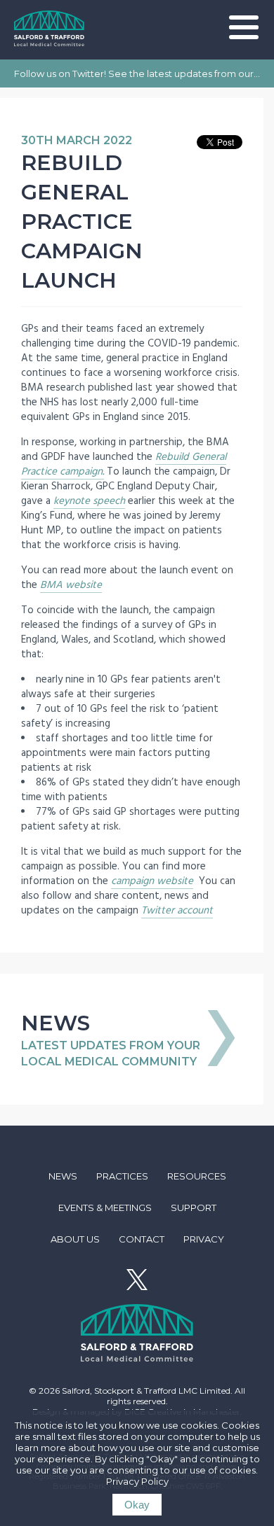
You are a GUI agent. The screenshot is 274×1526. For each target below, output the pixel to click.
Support (193, 1207)
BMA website (71, 585)
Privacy (203, 1239)
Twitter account (177, 910)
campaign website (152, 881)
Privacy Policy (137, 1481)
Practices (122, 1176)
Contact (141, 1239)
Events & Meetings (105, 1207)
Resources (196, 1176)
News (62, 1176)
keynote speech (89, 500)
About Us (75, 1239)
